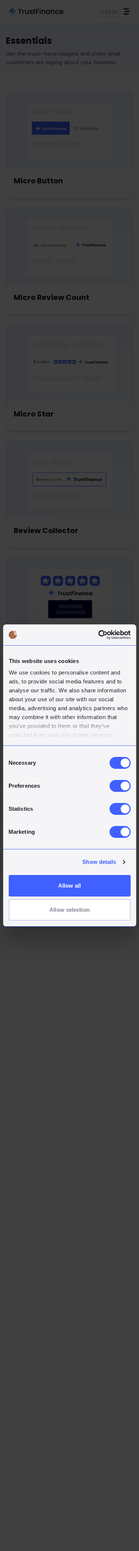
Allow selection (69, 910)
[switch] (119, 786)
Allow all (69, 885)
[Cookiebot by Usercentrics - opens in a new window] (98, 635)
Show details (99, 862)
